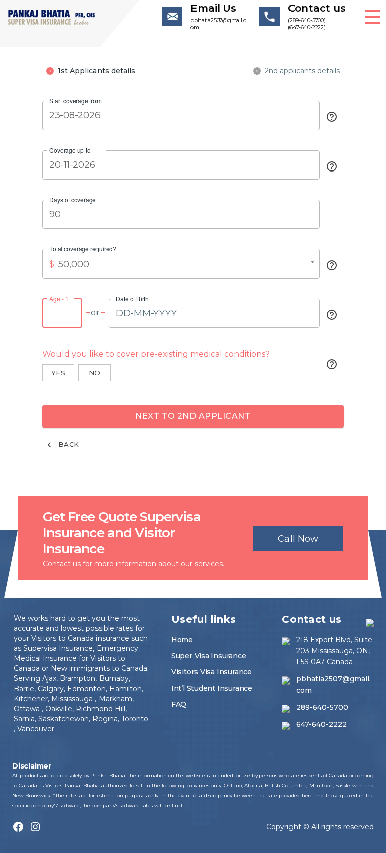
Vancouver (36, 728)
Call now (298, 538)
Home (182, 639)
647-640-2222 (321, 724)
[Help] (332, 117)
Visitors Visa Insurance (211, 671)
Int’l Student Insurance (211, 688)
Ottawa (28, 708)
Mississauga (73, 698)
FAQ (178, 704)
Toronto (134, 718)
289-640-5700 (322, 707)
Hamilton (124, 688)
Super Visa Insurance (208, 655)
